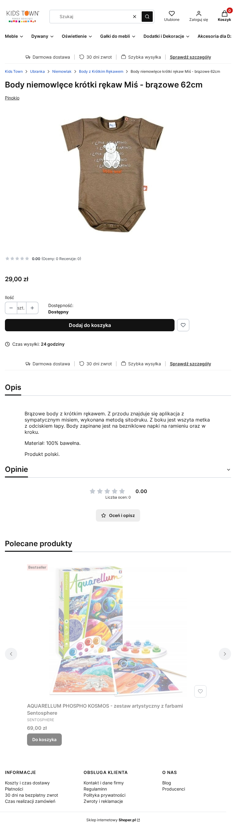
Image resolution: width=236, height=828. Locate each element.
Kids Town (14, 71)
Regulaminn (95, 788)
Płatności (14, 788)
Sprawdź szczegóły (190, 57)
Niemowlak (62, 71)
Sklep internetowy (111, 820)
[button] (147, 16)
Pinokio (12, 97)
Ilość (9, 297)
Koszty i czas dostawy (27, 782)
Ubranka (37, 71)
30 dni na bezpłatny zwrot (31, 795)
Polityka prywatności (104, 795)
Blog (166, 782)
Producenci (173, 788)
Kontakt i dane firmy (104, 782)
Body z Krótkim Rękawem (101, 71)
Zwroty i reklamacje (103, 801)
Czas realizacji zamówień (30, 801)
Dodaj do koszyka (90, 325)
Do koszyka (44, 739)
